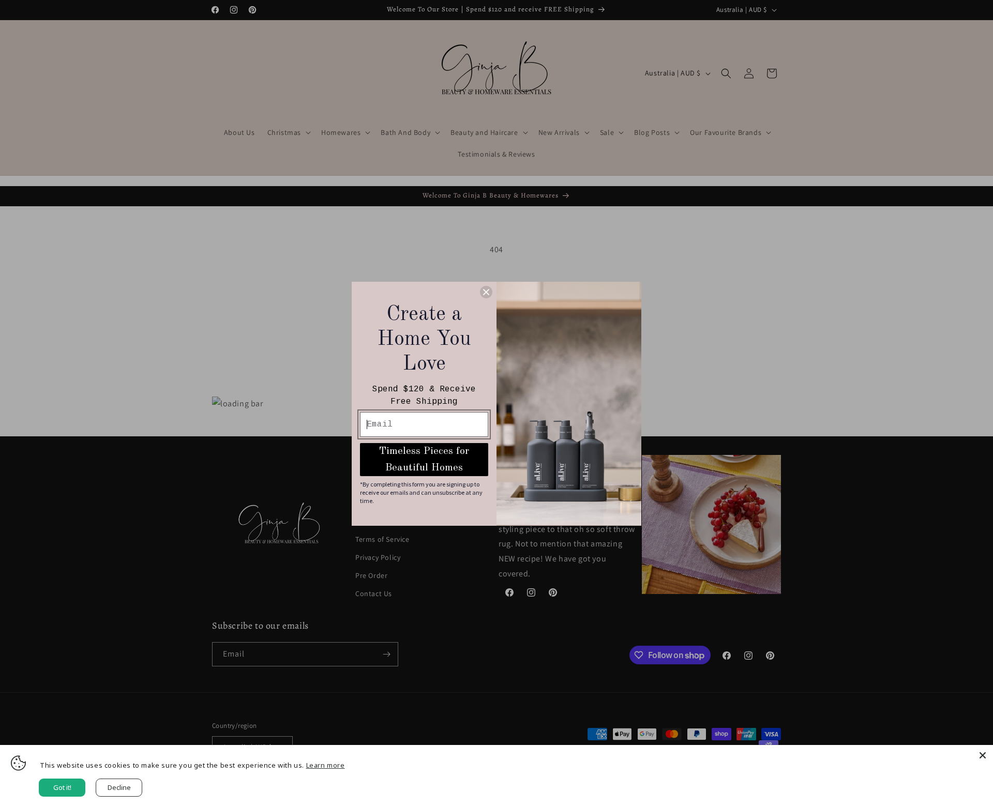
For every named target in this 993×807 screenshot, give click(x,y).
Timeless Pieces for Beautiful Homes (424, 459)
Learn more (325, 765)
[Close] (982, 755)
